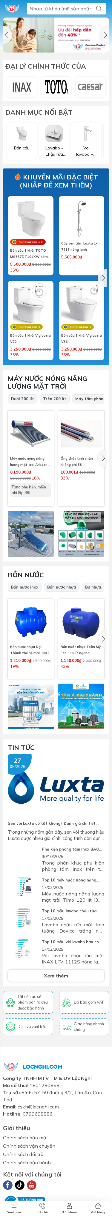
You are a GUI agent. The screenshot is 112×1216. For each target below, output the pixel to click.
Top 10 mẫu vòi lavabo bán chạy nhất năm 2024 (72, 942)
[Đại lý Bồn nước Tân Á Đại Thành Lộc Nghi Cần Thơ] (81, 706)
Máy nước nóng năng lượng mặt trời (47, 382)
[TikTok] (19, 1185)
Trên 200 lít (54, 398)
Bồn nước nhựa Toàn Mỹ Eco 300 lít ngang (81, 650)
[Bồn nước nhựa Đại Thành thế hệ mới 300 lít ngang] (30, 621)
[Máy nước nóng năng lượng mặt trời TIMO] (31, 534)
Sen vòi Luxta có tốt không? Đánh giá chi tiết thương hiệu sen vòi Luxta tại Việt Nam (52, 824)
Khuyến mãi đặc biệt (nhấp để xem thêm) (59, 181)
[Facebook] (8, 1185)
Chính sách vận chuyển (29, 1146)
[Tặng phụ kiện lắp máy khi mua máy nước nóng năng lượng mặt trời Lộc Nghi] (81, 534)
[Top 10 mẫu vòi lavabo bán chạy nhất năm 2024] (23, 949)
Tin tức (21, 747)
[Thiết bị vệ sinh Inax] (22, 87)
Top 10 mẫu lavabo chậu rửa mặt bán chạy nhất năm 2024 (70, 911)
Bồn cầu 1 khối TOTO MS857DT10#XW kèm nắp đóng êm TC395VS (29, 254)
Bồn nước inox (24, 587)
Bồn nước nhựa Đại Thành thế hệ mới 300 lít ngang (30, 650)
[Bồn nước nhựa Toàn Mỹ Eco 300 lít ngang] (81, 621)
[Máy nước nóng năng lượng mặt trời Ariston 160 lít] (30, 433)
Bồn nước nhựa (61, 587)
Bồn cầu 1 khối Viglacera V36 (81, 338)
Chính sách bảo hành (27, 1162)
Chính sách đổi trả (23, 1154)
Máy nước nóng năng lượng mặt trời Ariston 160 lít (28, 462)
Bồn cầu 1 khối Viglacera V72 (30, 338)
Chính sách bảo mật (25, 1138)
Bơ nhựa (93, 587)
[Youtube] (31, 1185)
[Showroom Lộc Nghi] (12, 9)
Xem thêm (56, 976)
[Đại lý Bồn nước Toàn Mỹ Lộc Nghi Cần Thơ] (31, 706)
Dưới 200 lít (22, 398)
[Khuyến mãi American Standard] (56, 35)
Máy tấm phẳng (90, 398)
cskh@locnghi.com (38, 1107)
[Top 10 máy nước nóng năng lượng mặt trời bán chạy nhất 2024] (23, 887)
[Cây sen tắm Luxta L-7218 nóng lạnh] (81, 218)
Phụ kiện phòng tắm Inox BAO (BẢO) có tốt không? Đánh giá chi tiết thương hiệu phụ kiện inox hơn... (71, 849)
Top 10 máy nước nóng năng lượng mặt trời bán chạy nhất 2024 (70, 880)
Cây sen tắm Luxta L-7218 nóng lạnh (79, 246)
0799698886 (38, 1114)
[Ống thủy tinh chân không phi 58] (81, 433)
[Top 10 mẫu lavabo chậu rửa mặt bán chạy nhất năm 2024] (23, 918)
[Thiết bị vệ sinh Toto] (56, 87)
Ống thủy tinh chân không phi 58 (77, 461)
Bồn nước (26, 575)
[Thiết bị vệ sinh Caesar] (90, 87)
